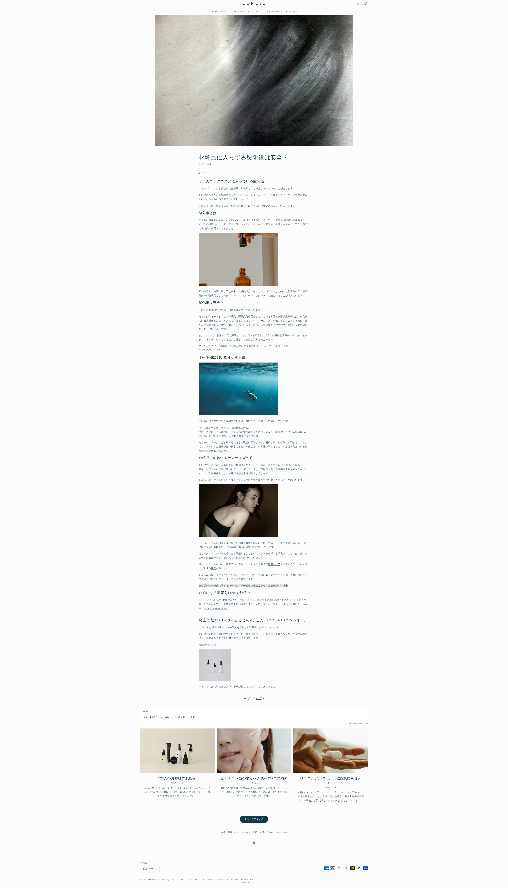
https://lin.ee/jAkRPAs (216, 608)
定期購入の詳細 (247, 882)
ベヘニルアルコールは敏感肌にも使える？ (331, 780)
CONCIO (150, 879)
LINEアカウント (230, 599)
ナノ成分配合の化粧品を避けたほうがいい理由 (262, 585)
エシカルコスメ (150, 717)
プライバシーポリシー (195, 879)
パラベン (270, 291)
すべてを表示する (254, 819)
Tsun (366, 723)
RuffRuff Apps (356, 723)
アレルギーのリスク (262, 320)
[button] (143, 3)
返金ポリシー (177, 879)
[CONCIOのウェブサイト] (215, 679)
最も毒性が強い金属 (252, 421)
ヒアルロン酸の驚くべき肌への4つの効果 (254, 778)
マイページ (281, 832)
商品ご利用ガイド (230, 832)
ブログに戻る (256, 698)
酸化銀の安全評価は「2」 (231, 335)
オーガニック (167, 717)
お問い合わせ (266, 832)
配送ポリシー (222, 879)
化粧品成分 (181, 717)
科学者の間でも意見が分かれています (282, 479)
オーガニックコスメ (257, 295)
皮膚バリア (274, 564)
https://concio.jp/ (208, 644)
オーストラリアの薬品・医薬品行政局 (232, 316)
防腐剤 (193, 717)
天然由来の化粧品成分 (238, 291)
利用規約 (211, 879)
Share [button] (203, 172)
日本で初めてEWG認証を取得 (228, 627)
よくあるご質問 (249, 832)
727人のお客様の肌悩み (177, 778)
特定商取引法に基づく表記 (242, 879)
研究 (213, 568)
